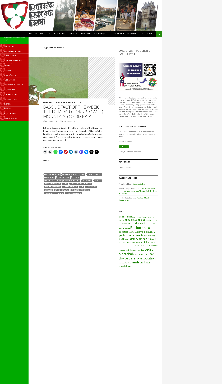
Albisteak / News (10, 113)
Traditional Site (118, 34)
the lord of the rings (80, 190)
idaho (121, 239)
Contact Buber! (148, 34)
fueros (134, 232)
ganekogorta (63, 177)
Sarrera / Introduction (13, 60)
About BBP (32, 34)
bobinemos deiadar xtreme (73, 174)
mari (65, 184)
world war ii (127, 266)
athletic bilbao (125, 217)
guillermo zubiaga (149, 235)
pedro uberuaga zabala (141, 254)
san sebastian (123, 263)
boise (146, 220)
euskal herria (124, 228)
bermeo (121, 220)
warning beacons (74, 193)
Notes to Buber (59, 34)
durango (150, 224)
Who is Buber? (45, 34)
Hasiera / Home (9, 46)
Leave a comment (69, 121)
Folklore (7, 70)
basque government (149, 217)
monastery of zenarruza (81, 184)
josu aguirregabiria (140, 238)
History (77, 102)
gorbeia (76, 177)
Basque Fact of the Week (54, 102)
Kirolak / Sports (10, 75)
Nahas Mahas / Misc (11, 118)
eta (154, 224)
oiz (81, 187)
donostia (141, 223)
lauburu (128, 242)
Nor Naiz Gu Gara (140, 246)
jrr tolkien (87, 181)
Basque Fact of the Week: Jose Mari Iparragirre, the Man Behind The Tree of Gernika (138, 190)
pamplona (141, 250)
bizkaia (140, 219)
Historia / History (10, 94)
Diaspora (132, 224)
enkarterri (49, 177)
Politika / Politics (10, 99)
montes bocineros (52, 187)
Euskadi (69, 102)
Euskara (136, 227)
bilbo (134, 220)
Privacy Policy (132, 34)
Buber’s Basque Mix (101, 34)
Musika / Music (9, 80)
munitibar (145, 242)
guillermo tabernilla (131, 235)
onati (135, 250)
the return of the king (54, 193)
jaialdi (126, 239)
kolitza (98, 181)
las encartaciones (52, 184)
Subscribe (124, 147)
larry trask (122, 242)
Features (72, 34)
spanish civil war (61, 190)
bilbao (128, 219)
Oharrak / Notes (10, 56)
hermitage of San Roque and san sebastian (62, 181)
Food (130, 232)
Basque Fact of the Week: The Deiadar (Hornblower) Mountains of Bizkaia (73, 111)
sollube (48, 190)
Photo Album (86, 34)
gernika (141, 231)
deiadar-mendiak (94, 174)
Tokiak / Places (9, 89)
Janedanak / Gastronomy (13, 85)
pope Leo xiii (91, 187)
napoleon (126, 246)
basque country (136, 217)
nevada (132, 246)
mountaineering (70, 187)
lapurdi (153, 239)
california (125, 224)
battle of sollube (52, 174)
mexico (137, 242)
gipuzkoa (150, 231)
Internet (7, 109)
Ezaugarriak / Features (12, 51)
